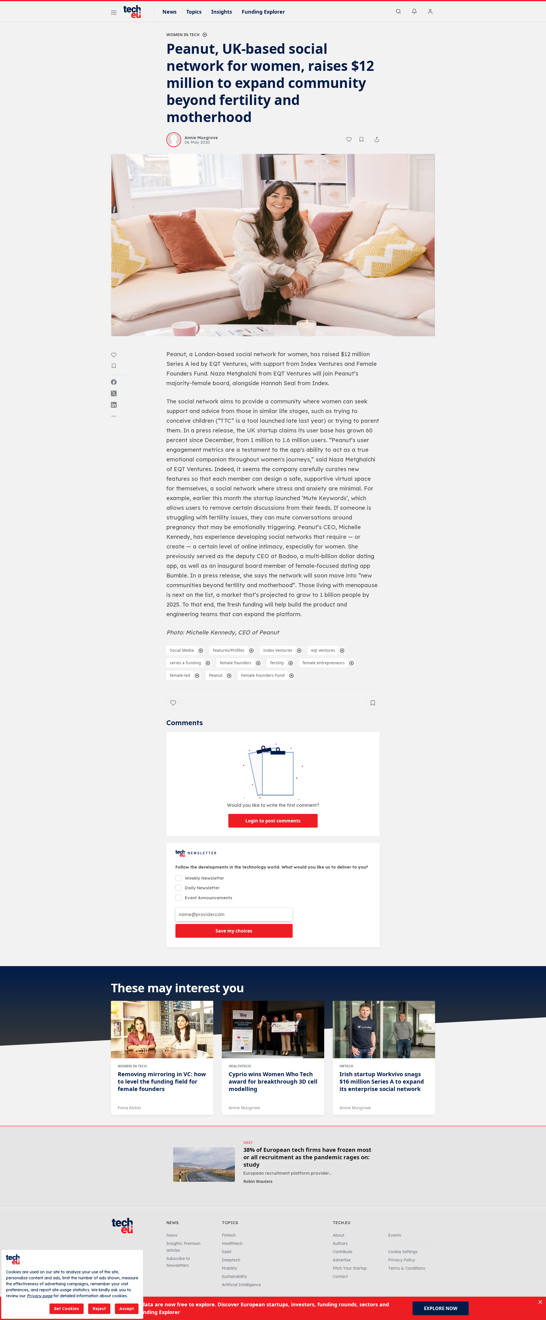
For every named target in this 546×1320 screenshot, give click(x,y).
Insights (221, 11)
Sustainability (234, 1276)
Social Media (182, 650)
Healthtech (240, 1066)
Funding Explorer (263, 11)
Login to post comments (273, 821)
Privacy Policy (401, 1260)
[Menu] (114, 13)
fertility (277, 662)
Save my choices (234, 931)
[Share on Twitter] (114, 393)
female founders (235, 662)
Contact (340, 1276)
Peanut (215, 675)
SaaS (226, 1251)
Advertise (342, 1260)
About (338, 1235)
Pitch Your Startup (350, 1268)
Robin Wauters (257, 1181)
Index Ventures (277, 650)
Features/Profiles (229, 650)
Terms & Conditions (406, 1268)
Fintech (229, 1235)
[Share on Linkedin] (114, 405)
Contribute (342, 1251)
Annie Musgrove (244, 1107)
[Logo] (134, 11)
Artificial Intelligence (241, 1284)
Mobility (229, 1268)
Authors (340, 1243)
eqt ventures (323, 650)
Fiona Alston (129, 1107)
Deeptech (231, 1260)
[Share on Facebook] (114, 382)
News (169, 11)
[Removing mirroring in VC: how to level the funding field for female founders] (162, 1029)
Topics (194, 11)
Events (394, 1235)
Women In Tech (183, 34)
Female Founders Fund (263, 675)
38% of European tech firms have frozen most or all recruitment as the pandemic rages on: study (307, 1157)
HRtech (346, 1066)
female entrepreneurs (324, 662)
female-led (180, 675)
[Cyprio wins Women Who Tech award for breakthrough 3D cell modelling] (273, 1029)
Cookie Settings (402, 1251)
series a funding (185, 662)
